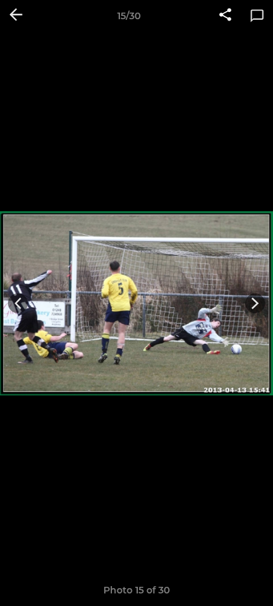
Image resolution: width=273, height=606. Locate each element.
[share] (225, 16)
